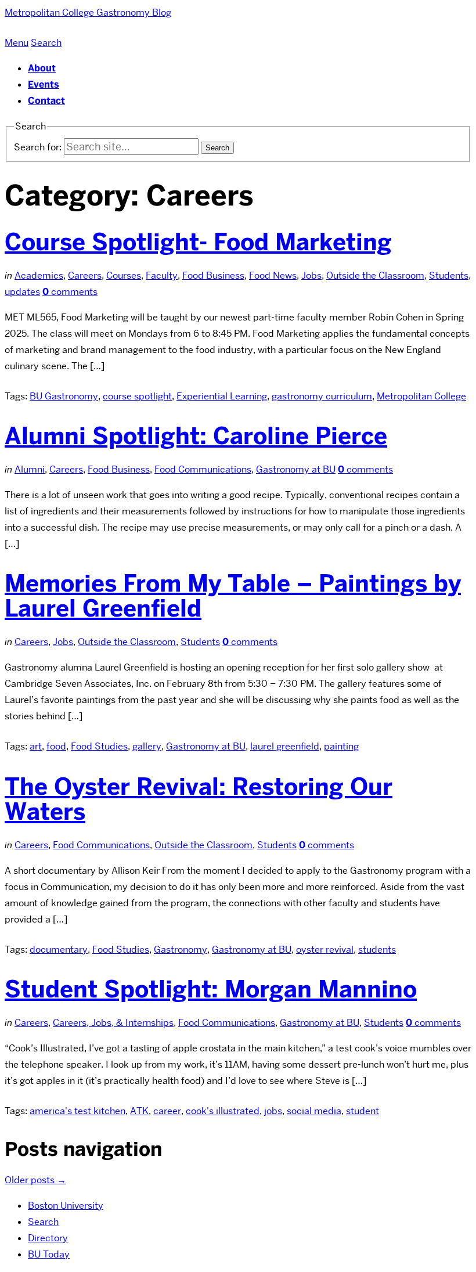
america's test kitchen (77, 1111)
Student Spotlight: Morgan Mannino (211, 989)
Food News (273, 275)
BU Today (49, 1254)
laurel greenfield (284, 746)
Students (448, 275)
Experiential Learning (221, 396)
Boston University (65, 1205)
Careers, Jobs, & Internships (113, 1023)
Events (43, 84)
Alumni (30, 469)
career (167, 1111)
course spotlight (137, 396)
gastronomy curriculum (322, 396)
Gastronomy (180, 949)
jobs (273, 1111)
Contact (46, 101)
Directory (48, 1238)
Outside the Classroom (375, 275)
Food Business (213, 275)
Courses (123, 275)
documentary (59, 949)
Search (43, 1222)
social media (314, 1111)
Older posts (35, 1180)
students (377, 949)
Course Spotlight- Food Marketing (198, 242)
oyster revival (325, 949)
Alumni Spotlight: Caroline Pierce (196, 436)
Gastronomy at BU (296, 469)
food (56, 746)
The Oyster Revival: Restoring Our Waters (198, 799)
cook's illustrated (222, 1111)
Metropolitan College (421, 396)
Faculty (162, 275)
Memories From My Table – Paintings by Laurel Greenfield (233, 596)
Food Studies (99, 746)
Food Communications (202, 469)
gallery (146, 746)
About (42, 68)
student (362, 1111)
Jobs (311, 275)
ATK (139, 1111)
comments (70, 292)
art (36, 746)
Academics (39, 275)
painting (341, 746)
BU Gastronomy (64, 396)
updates (22, 292)
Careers (85, 275)
